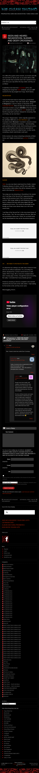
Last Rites (6, 735)
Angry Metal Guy (8, 711)
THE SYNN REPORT (9, 690)
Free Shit (6, 583)
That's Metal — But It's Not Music (12, 684)
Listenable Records (8, 105)
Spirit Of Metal (7, 745)
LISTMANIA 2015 (8, 597)
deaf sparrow (7, 721)
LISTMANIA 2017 (8, 601)
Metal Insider (7, 739)
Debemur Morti (19, 190)
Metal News (7, 619)
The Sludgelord (8, 749)
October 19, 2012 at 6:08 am (13, 347)
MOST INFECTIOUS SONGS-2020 (12, 647)
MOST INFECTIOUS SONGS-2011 (12, 629)
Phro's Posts (7, 664)
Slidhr (4, 184)
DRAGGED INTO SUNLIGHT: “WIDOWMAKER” (10, 28)
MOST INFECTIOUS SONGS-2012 (12, 631)
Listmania (6, 589)
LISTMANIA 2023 (8, 613)
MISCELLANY (7, 621)
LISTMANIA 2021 (8, 609)
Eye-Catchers (7, 578)
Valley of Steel (7, 757)
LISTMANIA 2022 (8, 611)
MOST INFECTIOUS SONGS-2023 (12, 653)
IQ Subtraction (7, 587)
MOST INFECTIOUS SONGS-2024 (12, 655)
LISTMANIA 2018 (8, 603)
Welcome (6, 696)
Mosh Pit (6, 623)
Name (8, 459)
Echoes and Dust (8, 725)
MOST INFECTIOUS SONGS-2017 (12, 641)
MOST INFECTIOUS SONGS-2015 (12, 637)
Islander (11, 335)
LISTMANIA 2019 (8, 605)
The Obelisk (7, 747)
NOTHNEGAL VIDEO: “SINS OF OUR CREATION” (28, 28)
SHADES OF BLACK (9, 676)
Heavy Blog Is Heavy (9, 729)
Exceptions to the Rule (9, 576)
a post (24, 110)
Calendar (6, 572)
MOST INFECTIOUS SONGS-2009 (12, 625)
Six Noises (6, 743)
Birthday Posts (7, 570)
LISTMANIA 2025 (8, 617)
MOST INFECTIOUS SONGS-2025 (12, 657)
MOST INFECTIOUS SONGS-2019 (12, 645)
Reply (33, 354)
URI (9, 471)
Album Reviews (8, 566)
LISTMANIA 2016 (8, 599)
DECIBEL (6, 723)
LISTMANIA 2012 (8, 591)
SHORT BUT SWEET (9, 678)
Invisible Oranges (8, 731)
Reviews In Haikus (8, 672)
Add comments (32, 43)
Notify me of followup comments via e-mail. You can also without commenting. (19, 483)
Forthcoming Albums (9, 581)
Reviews (6, 670)
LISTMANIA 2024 (8, 615)
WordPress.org (7, 557)
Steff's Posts (7, 682)
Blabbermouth (7, 715)
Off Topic (6, 662)
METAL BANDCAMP (9, 737)
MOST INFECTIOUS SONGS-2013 (12, 633)
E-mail (8, 465)
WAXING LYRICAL (8, 694)
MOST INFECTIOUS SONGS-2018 (12, 643)
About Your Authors (8, 564)
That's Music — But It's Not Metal (12, 686)
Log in (5, 551)
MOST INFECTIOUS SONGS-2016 (12, 639)
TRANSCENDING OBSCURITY (11, 753)
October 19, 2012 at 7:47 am (18, 360)
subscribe (14, 484)
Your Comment (9, 432)
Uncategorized (7, 692)
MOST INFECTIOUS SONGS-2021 (12, 649)
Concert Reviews (8, 574)
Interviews (6, 585)
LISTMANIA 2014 (8, 595)
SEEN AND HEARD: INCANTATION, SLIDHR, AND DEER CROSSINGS (20, 38)
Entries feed (7, 553)
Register (6, 549)
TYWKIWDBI (7, 755)
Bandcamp (6, 713)
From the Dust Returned (10, 727)
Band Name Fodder (9, 568)
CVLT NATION (7, 719)
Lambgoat (6, 733)
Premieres (6, 666)
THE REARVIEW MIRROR (10, 688)
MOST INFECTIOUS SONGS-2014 (12, 635)
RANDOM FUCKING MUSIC (16, 43)
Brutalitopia (7, 717)
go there (25, 138)
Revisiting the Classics (9, 674)
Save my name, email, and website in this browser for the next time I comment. (19, 478)
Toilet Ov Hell (7, 751)
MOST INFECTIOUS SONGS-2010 (12, 627)
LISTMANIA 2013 (8, 593)
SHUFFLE (6, 680)
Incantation (31, 335)
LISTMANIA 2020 (8, 607)
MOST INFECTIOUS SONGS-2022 (12, 651)
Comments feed (8, 555)
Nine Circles (7, 741)
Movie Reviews (7, 660)
